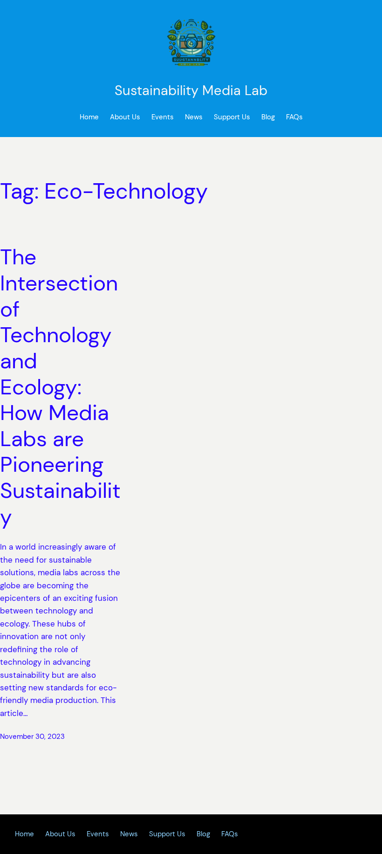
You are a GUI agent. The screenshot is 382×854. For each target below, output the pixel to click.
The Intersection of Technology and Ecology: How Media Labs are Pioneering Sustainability (60, 387)
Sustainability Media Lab (191, 90)
